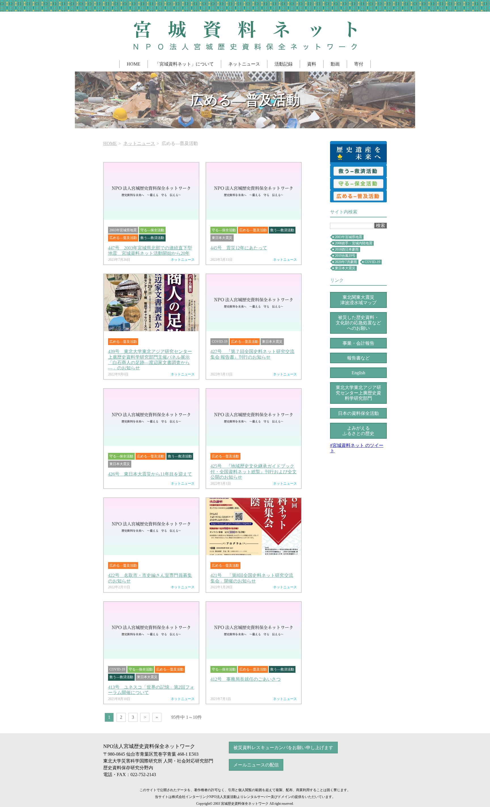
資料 (311, 64)
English (358, 372)
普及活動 (358, 196)
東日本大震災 (345, 268)
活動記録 (283, 64)
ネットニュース (244, 64)
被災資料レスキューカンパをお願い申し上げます (283, 747)
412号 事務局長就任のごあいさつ (245, 679)
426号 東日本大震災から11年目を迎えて (150, 474)
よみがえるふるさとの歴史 (358, 431)
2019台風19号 (345, 256)
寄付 (358, 64)
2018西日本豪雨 (347, 249)
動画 (335, 64)
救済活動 (358, 171)
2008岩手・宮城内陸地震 (353, 243)
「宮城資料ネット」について (184, 64)
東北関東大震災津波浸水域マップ (358, 300)
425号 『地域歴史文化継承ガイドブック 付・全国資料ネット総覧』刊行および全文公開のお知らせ (253, 471)
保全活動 (358, 183)
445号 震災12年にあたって (238, 247)
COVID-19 (372, 262)
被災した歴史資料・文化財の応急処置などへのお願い (358, 323)
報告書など (358, 358)
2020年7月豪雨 (346, 262)
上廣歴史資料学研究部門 (358, 393)
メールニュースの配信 (256, 764)
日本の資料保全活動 (358, 413)
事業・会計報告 (358, 343)
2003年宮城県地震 (348, 237)
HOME (133, 64)
